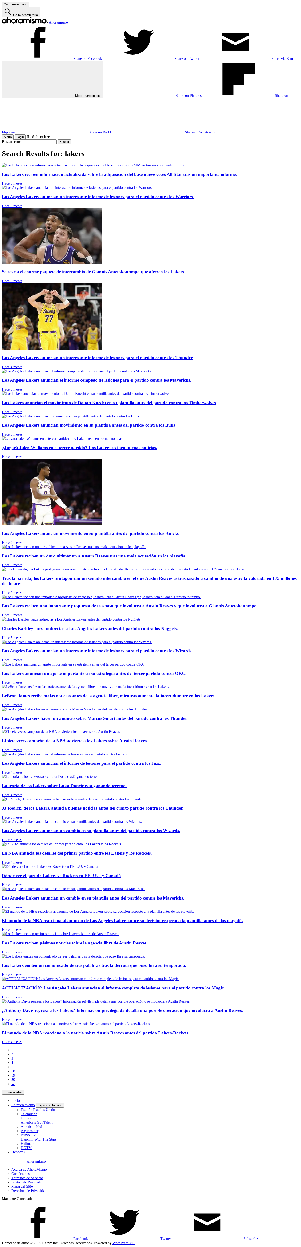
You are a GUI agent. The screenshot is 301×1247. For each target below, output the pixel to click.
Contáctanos (20, 1174)
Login (20, 137)
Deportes (18, 1152)
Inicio (15, 1100)
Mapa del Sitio (22, 1186)
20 (13, 1080)
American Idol (31, 1127)
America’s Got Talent (36, 1122)
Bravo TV (28, 1135)
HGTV (26, 1148)
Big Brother (29, 1131)
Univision (28, 1118)
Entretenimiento (23, 1105)
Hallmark (28, 1144)
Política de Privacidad (27, 1182)
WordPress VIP (123, 1243)
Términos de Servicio (27, 1178)
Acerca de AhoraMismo (29, 1169)
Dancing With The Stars (38, 1139)
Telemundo (29, 1114)
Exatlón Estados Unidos (38, 1110)
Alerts (8, 137)
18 (13, 1071)
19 (13, 1075)
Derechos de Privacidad (29, 1191)
